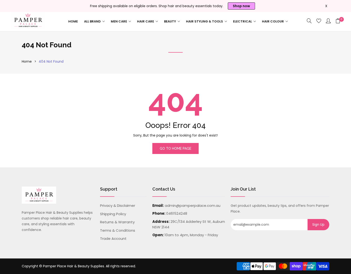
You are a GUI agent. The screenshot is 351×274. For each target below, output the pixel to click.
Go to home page (175, 148)
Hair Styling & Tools (205, 21)
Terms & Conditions (117, 230)
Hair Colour (273, 21)
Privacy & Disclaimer (117, 205)
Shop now (241, 6)
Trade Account (113, 238)
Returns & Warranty (117, 222)
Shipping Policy (113, 213)
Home (73, 21)
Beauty (170, 21)
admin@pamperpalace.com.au (192, 205)
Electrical (243, 21)
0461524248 (176, 213)
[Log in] (328, 21)
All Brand (92, 21)
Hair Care (146, 21)
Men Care (119, 21)
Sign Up (318, 224)
